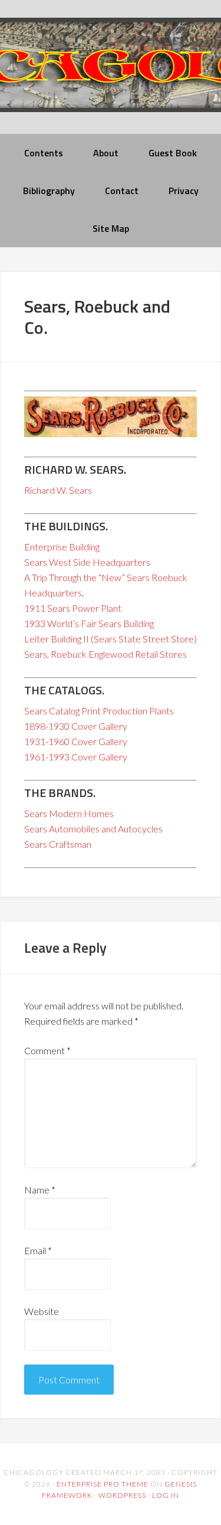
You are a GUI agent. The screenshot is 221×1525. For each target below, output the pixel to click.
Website (41, 1311)
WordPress (122, 1495)
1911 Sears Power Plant (72, 608)
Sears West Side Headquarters (87, 562)
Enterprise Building (62, 546)
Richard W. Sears (58, 490)
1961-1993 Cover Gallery (75, 756)
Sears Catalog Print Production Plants (99, 710)
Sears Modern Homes (69, 813)
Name (39, 1189)
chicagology (110, 75)
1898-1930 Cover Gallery (75, 726)
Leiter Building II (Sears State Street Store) (110, 638)
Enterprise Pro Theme (103, 1484)
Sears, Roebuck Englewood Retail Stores (105, 654)
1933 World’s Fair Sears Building (89, 623)
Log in (165, 1495)
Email (38, 1250)
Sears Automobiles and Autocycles (93, 828)
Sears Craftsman (57, 844)
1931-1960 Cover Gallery (75, 741)
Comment (47, 1050)
